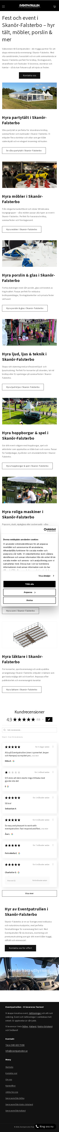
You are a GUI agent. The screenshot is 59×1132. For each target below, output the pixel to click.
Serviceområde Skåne (14, 1098)
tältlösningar (35, 1013)
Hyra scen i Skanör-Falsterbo (20, 610)
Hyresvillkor (10, 1085)
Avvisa (29, 600)
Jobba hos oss (11, 1092)
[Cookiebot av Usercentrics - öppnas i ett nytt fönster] (44, 530)
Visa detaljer (44, 576)
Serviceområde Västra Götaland (19, 1104)
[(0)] (55, 6)
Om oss (8, 1079)
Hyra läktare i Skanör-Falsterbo (21, 689)
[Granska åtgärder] (53, 747)
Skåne (25, 1026)
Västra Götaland (45, 1026)
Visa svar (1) (11, 880)
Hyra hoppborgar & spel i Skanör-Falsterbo (27, 466)
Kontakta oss (29, 75)
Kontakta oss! (11, 1073)
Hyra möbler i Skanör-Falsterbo (21, 229)
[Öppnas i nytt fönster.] (13, 761)
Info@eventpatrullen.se (16, 1051)
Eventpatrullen (25, 1127)
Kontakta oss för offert (20, 948)
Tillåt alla (29, 584)
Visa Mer (35, 756)
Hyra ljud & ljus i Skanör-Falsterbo (23, 387)
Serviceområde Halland (15, 1110)
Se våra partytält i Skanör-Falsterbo (24, 150)
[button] (42, 719)
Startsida (9, 1067)
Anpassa (28, 592)
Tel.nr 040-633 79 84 (15, 1045)
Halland (32, 1026)
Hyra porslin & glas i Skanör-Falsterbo (24, 308)
